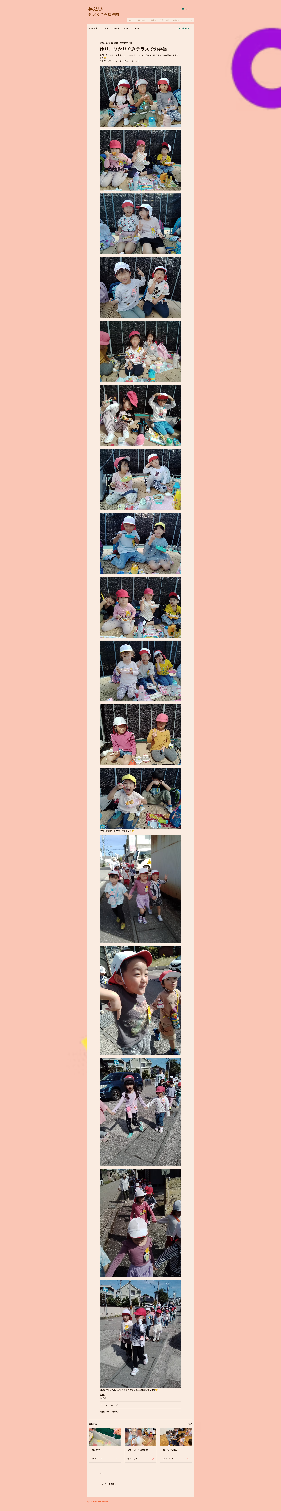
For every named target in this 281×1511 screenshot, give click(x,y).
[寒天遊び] (105, 1437)
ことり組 (105, 28)
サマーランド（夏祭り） (138, 1450)
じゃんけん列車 (170, 1450)
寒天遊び (96, 1450)
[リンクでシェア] (117, 1405)
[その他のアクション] (179, 43)
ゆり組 (126, 28)
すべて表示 (188, 1424)
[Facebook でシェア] (101, 1405)
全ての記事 (93, 28)
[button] (167, 28)
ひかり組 (136, 28)
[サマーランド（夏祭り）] (140, 1437)
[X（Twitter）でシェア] (106, 1405)
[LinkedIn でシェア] (112, 1405)
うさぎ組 (116, 28)
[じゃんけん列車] (176, 1437)
